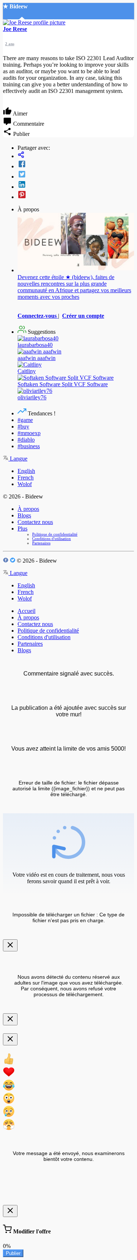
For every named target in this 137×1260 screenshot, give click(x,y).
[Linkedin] (76, 185)
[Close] (10, 945)
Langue (17, 458)
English (26, 471)
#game (25, 420)
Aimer (19, 113)
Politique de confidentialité (54, 534)
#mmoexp (29, 433)
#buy (23, 426)
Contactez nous (35, 522)
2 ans (9, 44)
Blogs (24, 515)
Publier (13, 1253)
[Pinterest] (76, 195)
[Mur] (76, 155)
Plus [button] (22, 528)
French (26, 477)
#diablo (26, 440)
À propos (28, 509)
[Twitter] (76, 175)
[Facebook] (76, 165)
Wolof (25, 484)
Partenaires (41, 543)
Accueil (26, 611)
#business (29, 446)
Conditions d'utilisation (51, 538)
